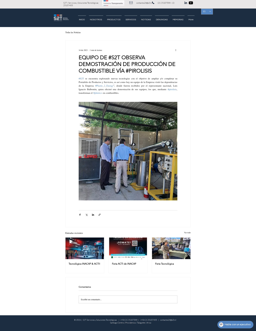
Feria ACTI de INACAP (124, 263)
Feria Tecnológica (164, 263)
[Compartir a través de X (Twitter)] (86, 214)
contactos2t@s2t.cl (144, 3)
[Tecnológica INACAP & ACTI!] (84, 248)
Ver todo (187, 232)
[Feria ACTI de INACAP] (128, 248)
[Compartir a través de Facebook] (80, 214)
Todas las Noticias (73, 32)
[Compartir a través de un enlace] (99, 214)
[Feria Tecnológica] (171, 248)
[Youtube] (190, 2)
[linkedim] (185, 2)
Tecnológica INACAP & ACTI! (84, 263)
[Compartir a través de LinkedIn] (93, 214)
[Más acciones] (175, 50)
